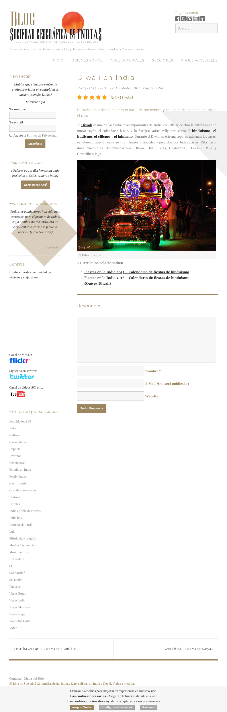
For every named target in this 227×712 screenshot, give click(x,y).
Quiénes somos (87, 60)
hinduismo (201, 131)
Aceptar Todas (82, 707)
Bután (13, 428)
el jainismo (123, 136)
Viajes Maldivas (20, 607)
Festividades (121, 88)
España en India (20, 469)
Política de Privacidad (42, 135)
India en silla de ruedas (25, 511)
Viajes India (153, 88)
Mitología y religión (22, 538)
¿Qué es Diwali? (97, 283)
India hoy (15, 518)
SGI (103, 88)
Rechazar (148, 707)
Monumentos (18, 552)
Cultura (14, 435)
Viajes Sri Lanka (20, 621)
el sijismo (102, 136)
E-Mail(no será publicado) (167, 383)
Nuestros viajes (127, 60)
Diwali (86, 125)
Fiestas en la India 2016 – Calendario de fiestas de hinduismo (137, 278)
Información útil (20, 524)
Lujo (12, 531)
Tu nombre (17, 109)
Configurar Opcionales (117, 707)
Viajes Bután (17, 593)
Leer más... (53, 247)
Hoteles (14, 504)
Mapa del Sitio (34, 678)
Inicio (57, 60)
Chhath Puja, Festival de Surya (189, 649)
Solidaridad (17, 573)
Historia (15, 497)
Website (151, 396)
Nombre (153, 371)
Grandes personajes (22, 490)
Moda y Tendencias (22, 545)
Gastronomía (18, 483)
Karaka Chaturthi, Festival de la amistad (45, 649)
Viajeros (15, 586)
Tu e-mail (16, 122)
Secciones (162, 60)
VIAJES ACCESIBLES (199, 60)
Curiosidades (18, 442)
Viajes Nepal (17, 614)
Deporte (15, 449)
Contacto (15, 678)
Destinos (15, 456)
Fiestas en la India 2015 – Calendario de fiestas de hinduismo (136, 272)
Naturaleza (16, 559)
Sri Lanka (15, 579)
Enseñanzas (17, 462)
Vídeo (13, 628)
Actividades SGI (20, 421)
